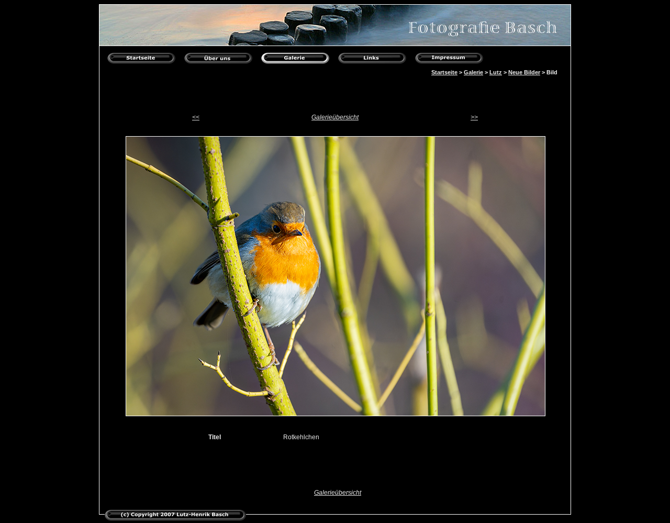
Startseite (444, 72)
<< (195, 117)
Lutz (495, 72)
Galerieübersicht (335, 117)
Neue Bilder (524, 72)
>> (474, 117)
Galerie (473, 72)
